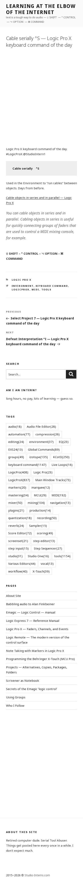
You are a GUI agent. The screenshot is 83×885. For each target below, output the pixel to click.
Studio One (38, 556)
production (40, 510)
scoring (45, 533)
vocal (47, 564)
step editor (44, 541)
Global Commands (44, 449)
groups (16, 457)
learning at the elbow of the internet (41, 9)
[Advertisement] (41, 96)
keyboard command (52, 285)
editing (16, 442)
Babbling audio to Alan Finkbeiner (30, 604)
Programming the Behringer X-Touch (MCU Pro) (40, 659)
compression (47, 434)
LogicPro (18, 472)
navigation (60, 503)
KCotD (61, 457)
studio (15, 556)
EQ (63, 442)
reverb (16, 526)
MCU (40, 495)
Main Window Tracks (53, 480)
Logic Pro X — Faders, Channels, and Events (37, 629)
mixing (36, 503)
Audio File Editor (41, 426)
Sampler (38, 526)
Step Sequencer (48, 548)
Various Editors (21, 564)
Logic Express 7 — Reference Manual (32, 621)
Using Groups (15, 697)
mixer (15, 503)
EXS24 (15, 449)
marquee (40, 487)
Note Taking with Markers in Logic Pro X (35, 651)
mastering (18, 495)
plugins (16, 510)
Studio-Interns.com (37, 875)
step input (18, 548)
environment (23, 285)
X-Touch (41, 571)
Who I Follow (15, 705)
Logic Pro (42, 472)
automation (19, 434)
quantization (20, 518)
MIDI (35, 289)
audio (15, 426)
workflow (17, 571)
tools (47, 289)
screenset (18, 541)
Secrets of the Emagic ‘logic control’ (31, 689)
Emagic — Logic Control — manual (30, 612)
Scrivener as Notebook (22, 680)
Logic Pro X (22, 279)
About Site (13, 596)
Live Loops (62, 465)
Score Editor (20, 533)
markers (17, 487)
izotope (38, 457)
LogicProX (21, 289)
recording (47, 518)
